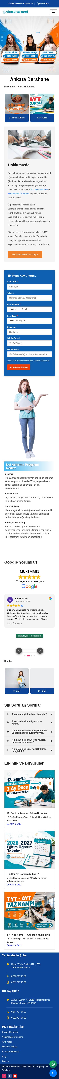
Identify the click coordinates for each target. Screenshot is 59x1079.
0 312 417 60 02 (18, 1018)
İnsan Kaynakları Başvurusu (20, 4)
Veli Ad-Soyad (13, 338)
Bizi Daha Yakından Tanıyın (25, 254)
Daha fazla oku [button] (14, 623)
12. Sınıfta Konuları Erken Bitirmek (27, 813)
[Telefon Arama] (53, 1073)
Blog (4, 1056)
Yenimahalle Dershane (18, 193)
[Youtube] (15, 1076)
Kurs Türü (12, 316)
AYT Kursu (7, 1042)
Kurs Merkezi (14, 304)
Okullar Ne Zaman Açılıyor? (23, 874)
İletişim (5, 1061)
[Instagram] (4, 1076)
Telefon (10, 293)
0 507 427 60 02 (18, 1012)
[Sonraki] (40, 651)
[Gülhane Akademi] (15, 11)
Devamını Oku (14, 824)
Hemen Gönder (20, 367)
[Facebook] (10, 1076)
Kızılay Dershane (39, 189)
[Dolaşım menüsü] (53, 11)
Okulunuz (11, 327)
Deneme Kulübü (9, 1046)
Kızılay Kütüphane (10, 1051)
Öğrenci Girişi (43, 4)
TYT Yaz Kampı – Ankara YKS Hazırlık (29, 934)
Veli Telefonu (13, 349)
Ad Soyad (12, 281)
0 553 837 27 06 (18, 976)
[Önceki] (19, 651)
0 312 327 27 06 (18, 982)
